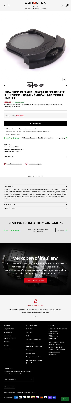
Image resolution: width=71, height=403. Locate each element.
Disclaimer (29, 350)
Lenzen (6, 345)
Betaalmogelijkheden (33, 339)
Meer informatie (10, 204)
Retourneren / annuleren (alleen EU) (34, 361)
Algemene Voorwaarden (34, 346)
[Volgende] (66, 85)
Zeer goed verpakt (35, 164)
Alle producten (9, 329)
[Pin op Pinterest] (36, 176)
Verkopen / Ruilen (10, 208)
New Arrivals (8, 332)
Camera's (7, 342)
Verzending (30, 343)
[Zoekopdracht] (8, 5)
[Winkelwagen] (66, 6)
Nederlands (8, 387)
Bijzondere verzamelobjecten (10, 337)
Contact (29, 332)
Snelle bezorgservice (14, 164)
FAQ (27, 336)
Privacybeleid (30, 353)
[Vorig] (4, 85)
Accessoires (8, 349)
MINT (14, 115)
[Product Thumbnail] (30, 85)
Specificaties (9, 157)
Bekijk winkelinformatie (13, 134)
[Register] (31, 379)
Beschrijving (8, 186)
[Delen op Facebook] (33, 176)
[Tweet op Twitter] (39, 176)
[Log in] (62, 5)
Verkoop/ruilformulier (35, 280)
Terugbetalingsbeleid (33, 357)
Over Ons (29, 329)
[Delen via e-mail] (42, 176)
